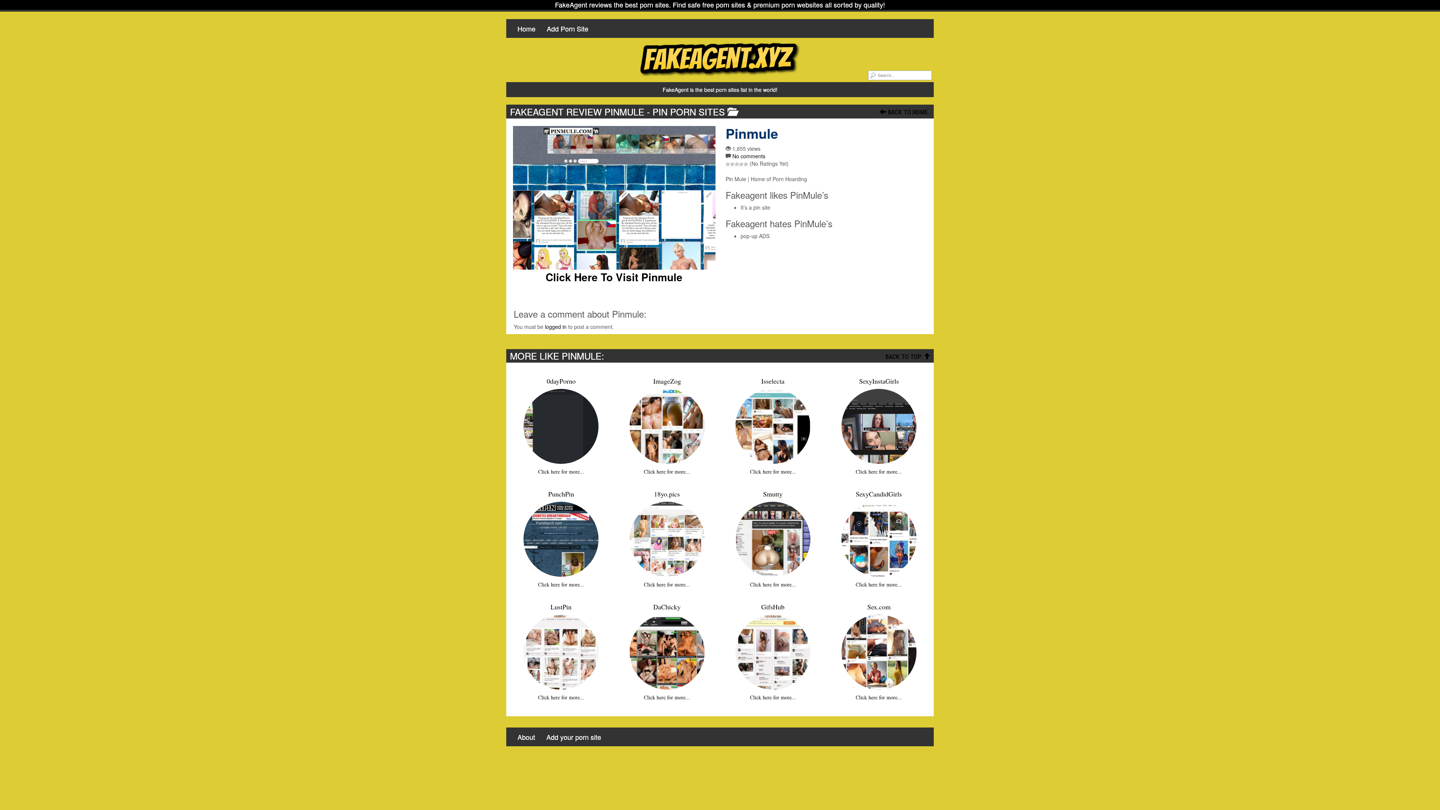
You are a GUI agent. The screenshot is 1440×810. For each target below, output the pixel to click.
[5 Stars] (746, 164)
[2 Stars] (732, 164)
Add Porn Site (567, 28)
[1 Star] (728, 164)
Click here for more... (561, 471)
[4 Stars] (741, 164)
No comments (748, 156)
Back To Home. (908, 112)
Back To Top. (904, 356)
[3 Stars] (737, 164)
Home (527, 28)
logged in (556, 326)
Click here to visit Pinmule (614, 277)
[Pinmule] (614, 198)
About (526, 737)
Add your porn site (573, 737)
